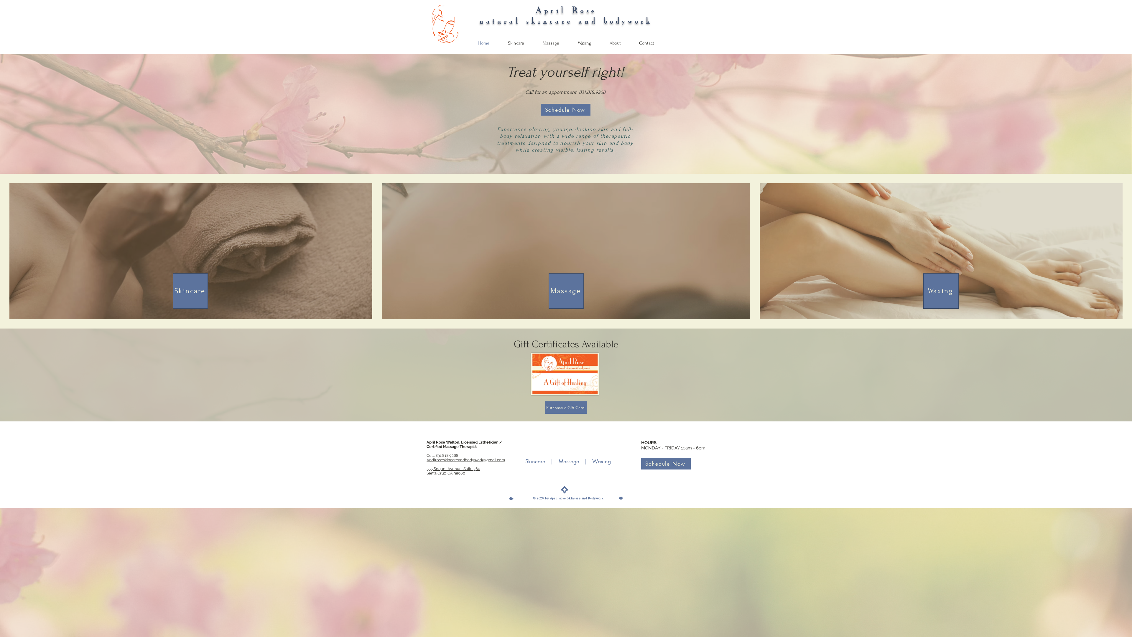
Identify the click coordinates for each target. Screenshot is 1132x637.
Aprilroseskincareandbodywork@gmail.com (466, 460)
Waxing (601, 461)
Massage (569, 461)
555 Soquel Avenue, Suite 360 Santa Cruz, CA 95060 (453, 471)
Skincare (535, 461)
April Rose (566, 10)
